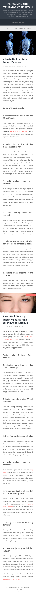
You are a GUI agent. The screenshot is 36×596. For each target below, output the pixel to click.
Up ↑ (18, 592)
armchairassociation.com (11, 579)
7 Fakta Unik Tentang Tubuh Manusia (15, 60)
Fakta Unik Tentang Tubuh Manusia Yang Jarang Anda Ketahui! (15, 319)
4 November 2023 (9, 66)
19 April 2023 (7, 326)
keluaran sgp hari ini (18, 131)
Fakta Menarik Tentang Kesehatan (18, 5)
